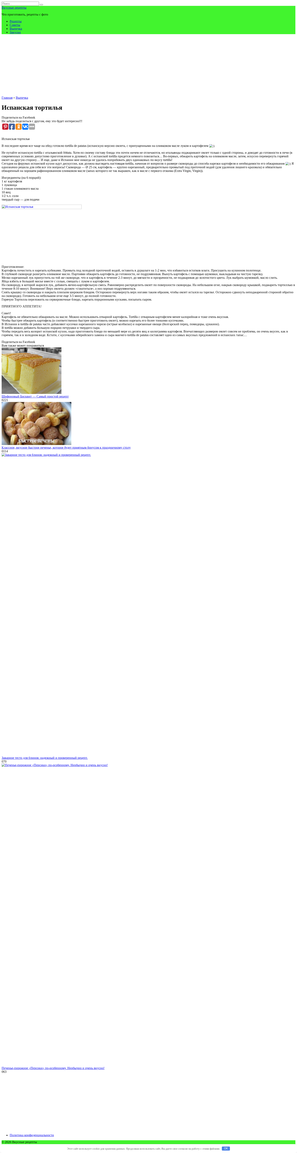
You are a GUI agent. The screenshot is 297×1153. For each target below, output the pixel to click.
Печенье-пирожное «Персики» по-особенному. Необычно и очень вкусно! (53, 1068)
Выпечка (16, 28)
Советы (15, 25)
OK (226, 1148)
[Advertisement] (148, 65)
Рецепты (16, 21)
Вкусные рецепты (14, 7)
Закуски (15, 32)
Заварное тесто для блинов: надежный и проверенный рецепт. (45, 758)
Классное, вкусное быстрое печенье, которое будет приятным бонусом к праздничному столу (66, 447)
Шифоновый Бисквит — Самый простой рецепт (35, 396)
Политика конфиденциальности (32, 1135)
